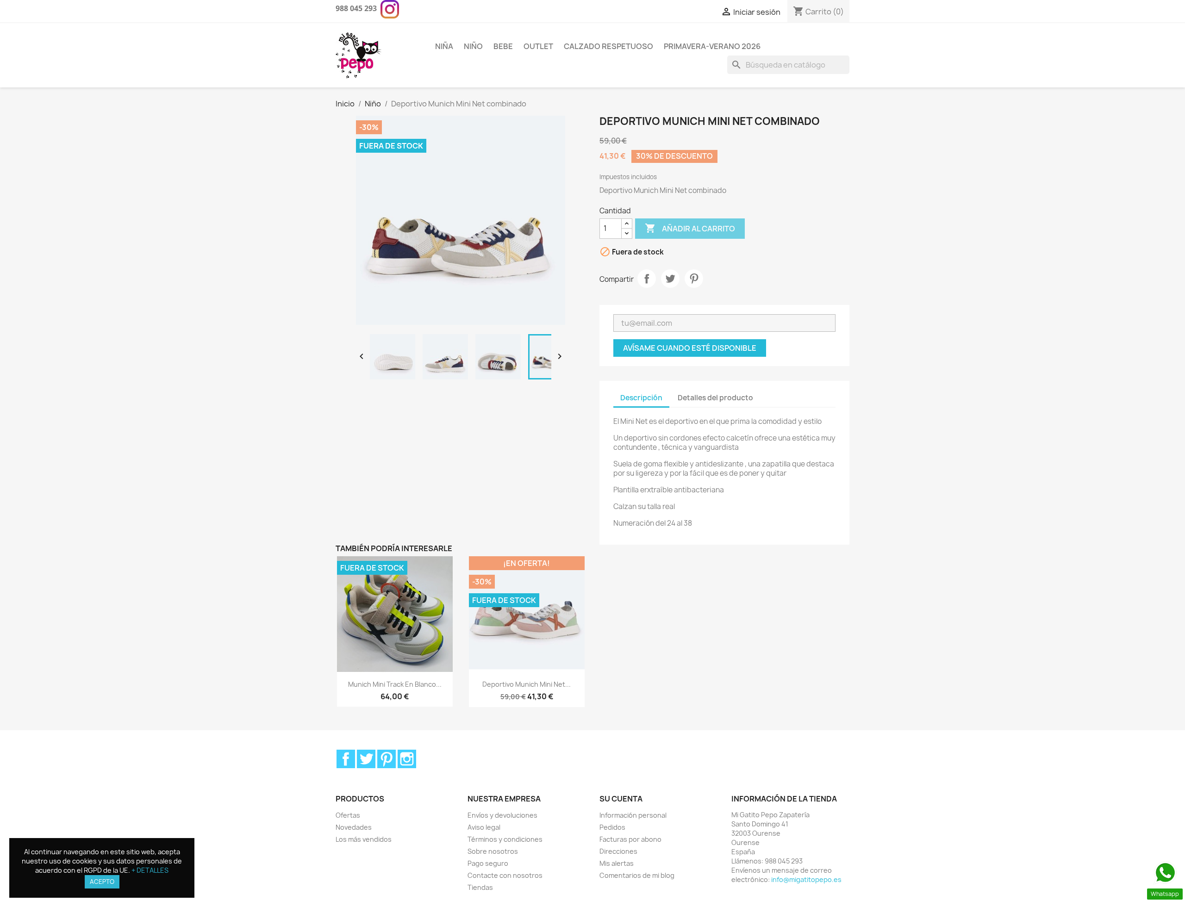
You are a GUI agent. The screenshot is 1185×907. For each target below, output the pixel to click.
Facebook (346, 759)
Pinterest (694, 278)
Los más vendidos (364, 839)
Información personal (633, 815)
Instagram (407, 759)
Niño (473, 46)
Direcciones (618, 851)
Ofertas (348, 815)
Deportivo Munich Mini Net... (526, 684)
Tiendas (480, 887)
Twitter (366, 759)
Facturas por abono (630, 839)
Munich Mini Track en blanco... (395, 684)
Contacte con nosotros (505, 875)
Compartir (646, 278)
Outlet (538, 46)
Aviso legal (484, 827)
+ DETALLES (149, 870)
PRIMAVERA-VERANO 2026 (712, 46)
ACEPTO (102, 881)
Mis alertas (616, 863)
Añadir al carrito (690, 228)
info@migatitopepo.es (806, 879)
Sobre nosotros (493, 851)
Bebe (503, 46)
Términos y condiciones (505, 839)
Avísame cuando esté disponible (689, 348)
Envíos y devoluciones (502, 815)
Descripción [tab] (641, 398)
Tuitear (670, 278)
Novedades (354, 827)
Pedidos (612, 827)
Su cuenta (620, 799)
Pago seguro (488, 863)
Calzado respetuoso (608, 46)
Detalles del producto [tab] (715, 398)
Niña (444, 46)
